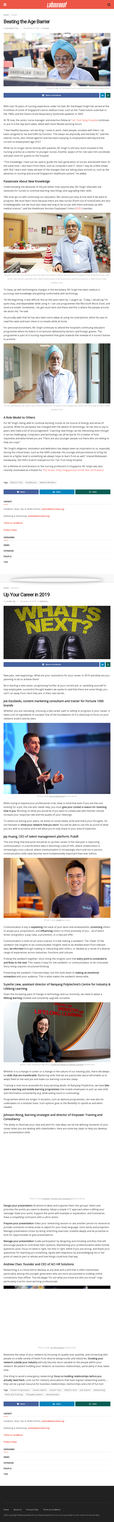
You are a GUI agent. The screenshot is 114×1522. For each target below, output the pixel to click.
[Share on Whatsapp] (108, 95)
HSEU (79, 208)
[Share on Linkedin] (102, 95)
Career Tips (55, 1390)
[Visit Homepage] (57, 4)
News (7, 545)
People (14, 15)
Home (6, 15)
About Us (18, 1509)
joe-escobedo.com (56, 796)
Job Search (85, 1390)
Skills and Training (14, 1394)
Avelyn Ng (10, 601)
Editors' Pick (16, 482)
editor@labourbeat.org (52, 509)
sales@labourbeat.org (38, 516)
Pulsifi (58, 920)
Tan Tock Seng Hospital (84, 120)
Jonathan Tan (12, 28)
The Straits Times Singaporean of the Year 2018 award (73, 470)
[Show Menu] (5, 4)
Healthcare (31, 482)
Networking (99, 1390)
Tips (6, 562)
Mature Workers (48, 482)
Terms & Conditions (52, 1509)
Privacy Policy (32, 1509)
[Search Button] (108, 4)
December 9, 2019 (31, 28)
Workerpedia (52, 1394)
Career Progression (20, 1390)
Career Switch (39, 1390)
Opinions (9, 550)
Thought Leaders (34, 1394)
